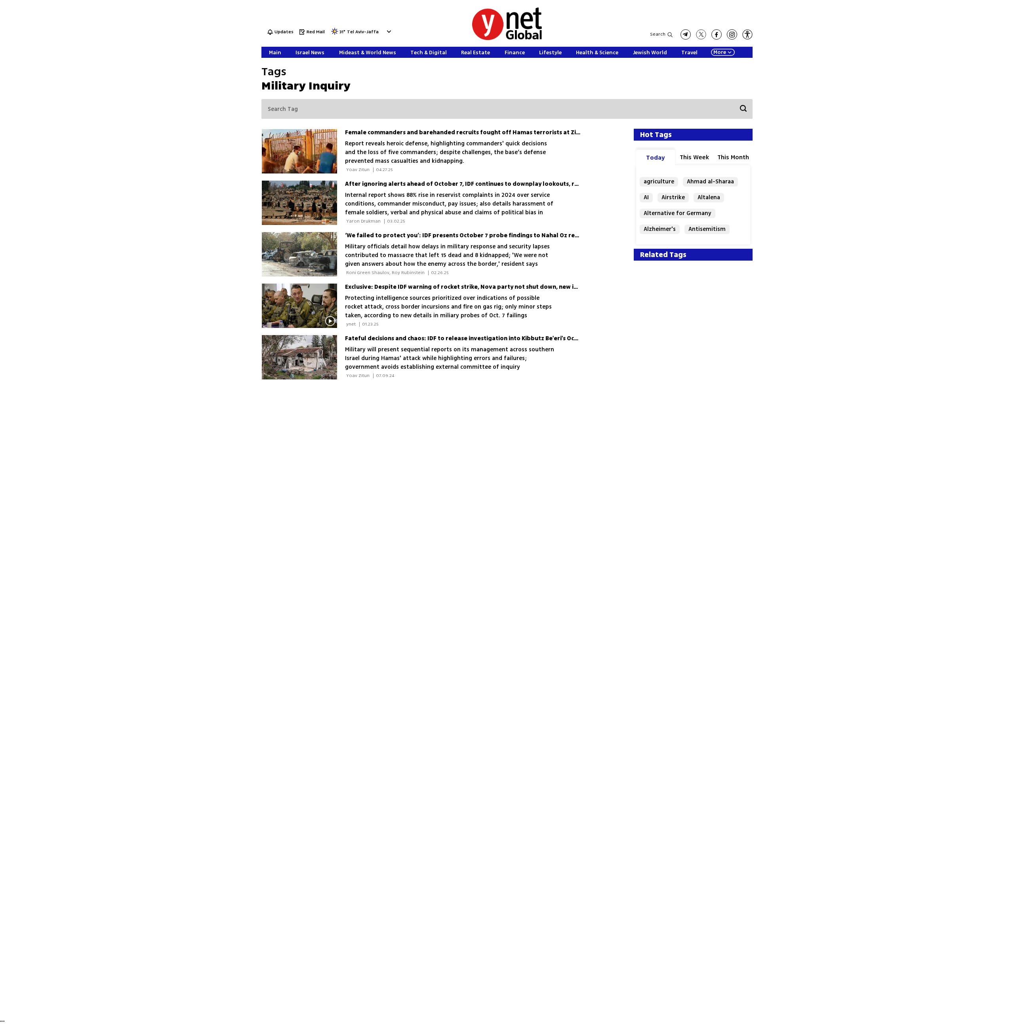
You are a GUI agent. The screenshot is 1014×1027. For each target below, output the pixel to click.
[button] (388, 31)
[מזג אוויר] (335, 33)
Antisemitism (707, 229)
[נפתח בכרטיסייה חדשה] (685, 34)
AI (646, 197)
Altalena (709, 197)
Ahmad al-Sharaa (710, 181)
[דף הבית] (507, 39)
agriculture (659, 181)
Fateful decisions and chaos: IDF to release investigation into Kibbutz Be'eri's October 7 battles (481, 338)
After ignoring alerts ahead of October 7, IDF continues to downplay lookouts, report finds (476, 184)
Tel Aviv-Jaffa (363, 32)
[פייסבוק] (716, 34)
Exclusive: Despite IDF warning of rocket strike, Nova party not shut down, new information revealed (490, 287)
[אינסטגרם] (732, 34)
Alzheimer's (660, 229)
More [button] (719, 52)
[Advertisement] (954, 119)
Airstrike (673, 197)
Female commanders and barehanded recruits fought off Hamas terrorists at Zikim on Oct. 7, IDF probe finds (502, 132)
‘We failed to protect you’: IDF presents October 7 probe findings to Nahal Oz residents (470, 235)
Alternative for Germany (677, 213)
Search (657, 34)
